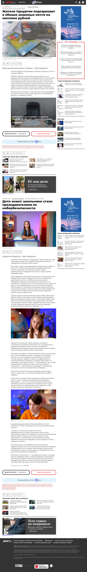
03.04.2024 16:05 (6, 7)
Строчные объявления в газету (42, 542)
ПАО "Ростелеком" (7, 248)
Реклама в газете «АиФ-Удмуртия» (64, 540)
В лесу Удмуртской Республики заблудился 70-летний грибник (71, 67)
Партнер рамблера (28, 565)
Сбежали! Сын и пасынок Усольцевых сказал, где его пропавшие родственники (75, 265)
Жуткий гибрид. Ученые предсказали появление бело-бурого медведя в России (75, 237)
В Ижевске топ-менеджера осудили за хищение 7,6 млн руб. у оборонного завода (32, 118)
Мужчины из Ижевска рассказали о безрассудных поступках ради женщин (45, 166)
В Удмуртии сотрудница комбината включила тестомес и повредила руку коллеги (71, 74)
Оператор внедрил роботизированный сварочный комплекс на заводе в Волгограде (19, 513)
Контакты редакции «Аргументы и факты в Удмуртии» (28, 540)
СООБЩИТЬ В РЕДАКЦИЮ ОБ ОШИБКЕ (62, 542)
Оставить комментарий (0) (44, 133)
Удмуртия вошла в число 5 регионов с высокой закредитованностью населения (18, 160)
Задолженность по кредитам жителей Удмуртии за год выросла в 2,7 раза (44, 160)
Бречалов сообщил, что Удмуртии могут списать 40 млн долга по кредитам (19, 171)
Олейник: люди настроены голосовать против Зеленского (72, 133)
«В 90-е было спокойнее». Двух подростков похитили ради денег (74, 84)
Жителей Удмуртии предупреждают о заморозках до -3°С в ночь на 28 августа (71, 60)
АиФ (15, 59)
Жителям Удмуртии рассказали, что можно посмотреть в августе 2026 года (45, 502)
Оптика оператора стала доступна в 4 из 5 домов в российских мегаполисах (43, 507)
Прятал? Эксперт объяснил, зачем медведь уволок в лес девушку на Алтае (74, 101)
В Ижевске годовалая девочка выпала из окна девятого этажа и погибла (71, 47)
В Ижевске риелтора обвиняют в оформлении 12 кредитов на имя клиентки (18, 166)
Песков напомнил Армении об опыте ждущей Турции (74, 127)
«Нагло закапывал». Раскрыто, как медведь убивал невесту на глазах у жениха (74, 254)
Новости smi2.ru (8, 193)
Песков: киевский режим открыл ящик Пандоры (73, 122)
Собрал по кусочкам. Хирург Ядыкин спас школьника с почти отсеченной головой (74, 90)
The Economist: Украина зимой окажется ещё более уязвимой (72, 139)
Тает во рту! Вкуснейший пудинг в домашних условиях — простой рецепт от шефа (74, 259)
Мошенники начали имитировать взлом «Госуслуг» (73, 144)
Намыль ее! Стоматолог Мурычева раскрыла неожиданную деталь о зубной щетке (74, 107)
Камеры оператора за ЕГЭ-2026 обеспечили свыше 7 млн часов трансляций (18, 507)
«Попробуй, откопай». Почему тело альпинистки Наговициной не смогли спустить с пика (74, 96)
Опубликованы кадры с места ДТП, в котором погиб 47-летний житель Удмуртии (71, 53)
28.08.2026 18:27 (6, 198)
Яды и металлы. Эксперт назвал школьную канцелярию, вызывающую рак (73, 248)
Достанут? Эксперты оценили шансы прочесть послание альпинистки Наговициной (74, 243)
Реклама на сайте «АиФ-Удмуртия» (23, 542)
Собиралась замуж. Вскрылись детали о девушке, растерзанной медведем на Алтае (73, 113)
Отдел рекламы (49, 540)
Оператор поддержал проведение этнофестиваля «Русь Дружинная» (19, 502)
